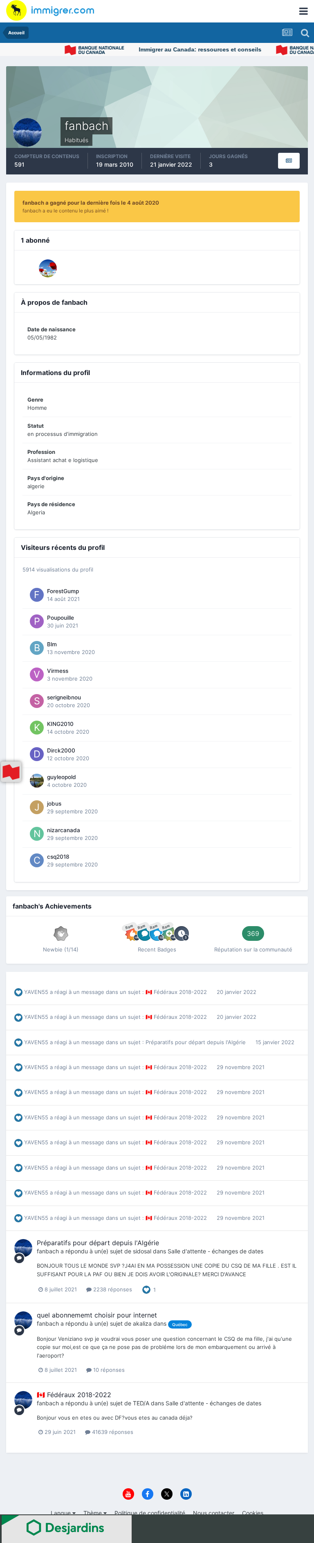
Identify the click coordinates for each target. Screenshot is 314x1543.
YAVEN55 (36, 992)
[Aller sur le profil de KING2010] (37, 728)
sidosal (142, 1251)
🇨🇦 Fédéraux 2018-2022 (177, 992)
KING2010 (60, 724)
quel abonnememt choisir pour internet (97, 1315)
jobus (54, 803)
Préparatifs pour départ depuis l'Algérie (196, 1042)
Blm (52, 644)
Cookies (252, 1513)
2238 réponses (112, 1289)
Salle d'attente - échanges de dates (215, 1251)
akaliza (142, 1323)
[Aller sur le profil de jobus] (37, 807)
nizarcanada (63, 830)
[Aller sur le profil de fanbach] (23, 1248)
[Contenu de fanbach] (289, 161)
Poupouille (60, 617)
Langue (61, 1513)
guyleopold (61, 777)
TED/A (141, 1403)
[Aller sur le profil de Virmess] (37, 674)
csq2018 (58, 856)
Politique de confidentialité (149, 1513)
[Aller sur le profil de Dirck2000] (37, 754)
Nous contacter (213, 1513)
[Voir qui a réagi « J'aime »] (146, 1289)
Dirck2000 (61, 750)
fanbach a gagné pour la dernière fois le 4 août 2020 (90, 202)
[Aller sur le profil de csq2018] (37, 860)
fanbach (48, 1251)
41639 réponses (111, 1432)
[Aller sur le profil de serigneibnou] (37, 701)
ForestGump (63, 591)
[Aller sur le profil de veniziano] (48, 268)
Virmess (57, 671)
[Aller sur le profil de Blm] (37, 648)
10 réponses (108, 1370)
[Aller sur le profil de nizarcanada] (37, 834)
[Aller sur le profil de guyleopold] (37, 781)
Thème (93, 1513)
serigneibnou (64, 697)
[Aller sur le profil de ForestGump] (37, 595)
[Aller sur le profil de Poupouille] (37, 621)
